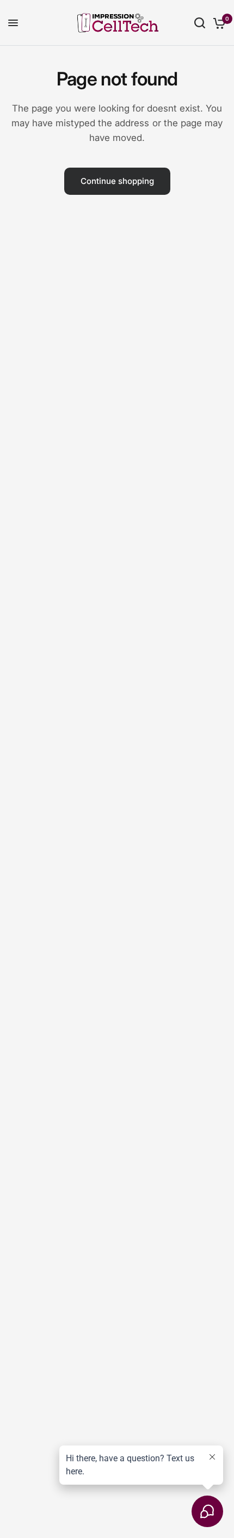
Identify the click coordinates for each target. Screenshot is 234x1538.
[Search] (199, 23)
